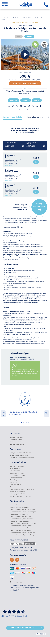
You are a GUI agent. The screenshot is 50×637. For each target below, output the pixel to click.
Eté (18, 36)
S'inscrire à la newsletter (25, 628)
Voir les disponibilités (25, 83)
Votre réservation (39, 205)
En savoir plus (16, 582)
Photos (13, 100)
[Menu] (5, 4)
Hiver (29, 36)
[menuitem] (25, 437)
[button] (25, 110)
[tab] (12, 117)
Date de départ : (32, 143)
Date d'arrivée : (10, 142)
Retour (42, 634)
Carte (36, 100)
